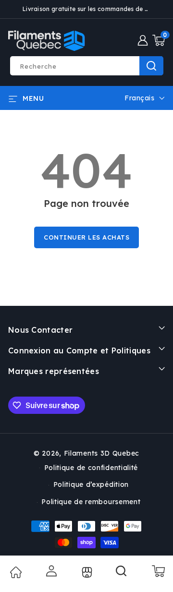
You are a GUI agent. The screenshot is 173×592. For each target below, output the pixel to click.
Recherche (151, 65)
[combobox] (86, 65)
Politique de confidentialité (91, 467)
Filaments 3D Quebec (101, 453)
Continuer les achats (86, 237)
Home (15, 572)
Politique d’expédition (91, 484)
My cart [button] (157, 571)
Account (51, 571)
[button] (158, 40)
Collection (86, 572)
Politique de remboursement (90, 501)
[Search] (121, 574)
